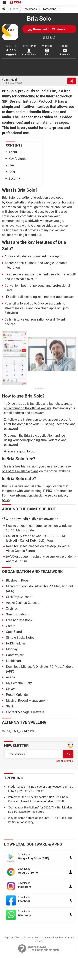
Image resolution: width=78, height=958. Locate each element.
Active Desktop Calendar (23, 603)
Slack (10, 706)
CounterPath (29, 54)
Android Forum (16, 561)
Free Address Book (19, 620)
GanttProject (15, 655)
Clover (10, 689)
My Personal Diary (19, 683)
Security (14, 178)
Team (18, 937)
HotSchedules (16, 643)
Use (11, 165)
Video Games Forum (20, 551)
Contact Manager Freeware (25, 712)
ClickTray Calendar (19, 597)
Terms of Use (31, 937)
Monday (12, 649)
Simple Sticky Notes (20, 637)
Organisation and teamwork (32, 571)
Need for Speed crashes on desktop (31, 546)
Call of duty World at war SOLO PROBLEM (35, 536)
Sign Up (8, 937)
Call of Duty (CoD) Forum (38, 540)
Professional (49, 9)
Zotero (10, 626)
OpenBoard (14, 632)
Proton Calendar (17, 695)
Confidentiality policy (51, 937)
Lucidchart (13, 661)
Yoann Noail (10, 79)
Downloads (30, 9)
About (13, 152)
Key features (17, 159)
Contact (69, 937)
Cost (12, 172)
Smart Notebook (17, 614)
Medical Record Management (26, 700)
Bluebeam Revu (17, 580)
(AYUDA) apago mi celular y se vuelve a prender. (39, 556)
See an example (64, 761)
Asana (10, 677)
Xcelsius (12, 608)
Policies (39, 941)
